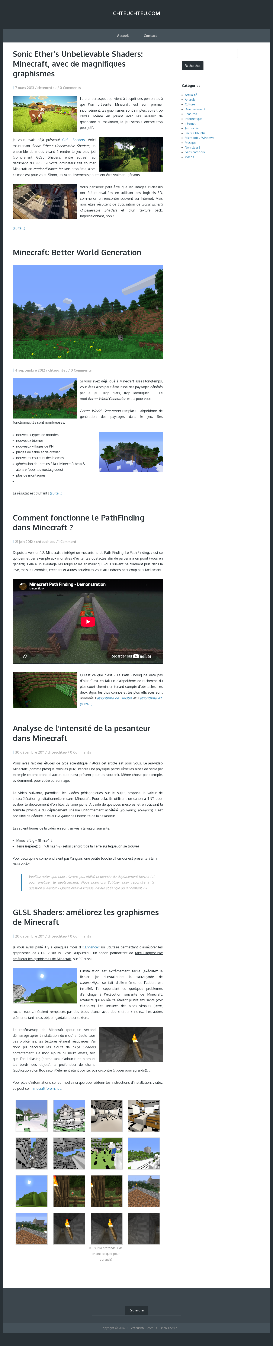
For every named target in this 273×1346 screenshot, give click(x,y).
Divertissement (195, 109)
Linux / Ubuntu (195, 133)
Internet (190, 123)
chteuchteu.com (136, 13)
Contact (150, 36)
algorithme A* (151, 698)
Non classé (192, 147)
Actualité (191, 95)
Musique (190, 142)
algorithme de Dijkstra (114, 698)
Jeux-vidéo (192, 128)
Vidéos (189, 157)
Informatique (193, 119)
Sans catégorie (195, 152)
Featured (191, 114)
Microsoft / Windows (199, 138)
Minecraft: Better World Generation (77, 252)
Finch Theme (168, 1328)
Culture (190, 104)
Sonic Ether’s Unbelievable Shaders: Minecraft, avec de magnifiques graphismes (78, 63)
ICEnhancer (90, 947)
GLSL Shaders (73, 140)
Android (190, 99)
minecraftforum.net (46, 1088)
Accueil (123, 36)
